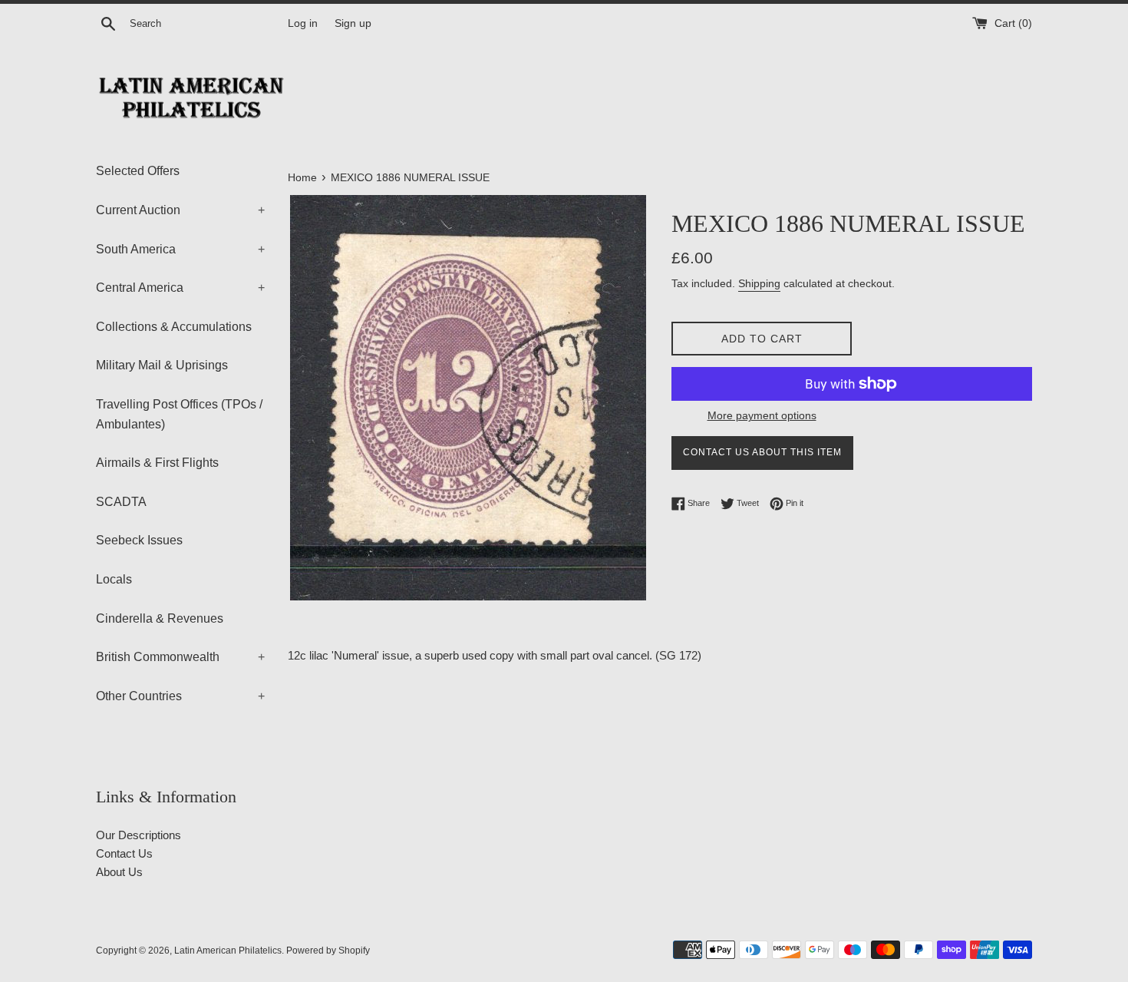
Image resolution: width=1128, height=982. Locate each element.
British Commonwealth (180, 656)
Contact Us (124, 853)
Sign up (353, 23)
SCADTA (121, 501)
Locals (114, 579)
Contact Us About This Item (762, 452)
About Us (119, 871)
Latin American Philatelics (228, 950)
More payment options (761, 415)
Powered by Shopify (328, 950)
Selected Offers (138, 170)
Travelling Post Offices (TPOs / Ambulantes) (179, 414)
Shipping (759, 283)
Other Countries (180, 696)
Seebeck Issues (139, 540)
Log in (303, 23)
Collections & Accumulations (174, 326)
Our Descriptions (138, 834)
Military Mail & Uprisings (162, 365)
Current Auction (180, 210)
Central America (180, 287)
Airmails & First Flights (157, 462)
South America (180, 249)
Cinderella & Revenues (159, 618)
